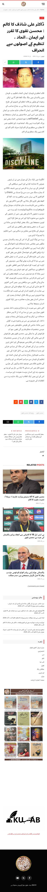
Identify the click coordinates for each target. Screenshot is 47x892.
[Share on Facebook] (38, 62)
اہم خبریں (41, 673)
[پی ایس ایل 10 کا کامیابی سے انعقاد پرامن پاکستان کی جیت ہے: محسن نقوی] (23, 519)
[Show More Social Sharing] (5, 62)
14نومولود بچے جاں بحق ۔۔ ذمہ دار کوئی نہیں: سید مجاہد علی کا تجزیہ (23, 610)
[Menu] (43, 4)
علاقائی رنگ (40, 669)
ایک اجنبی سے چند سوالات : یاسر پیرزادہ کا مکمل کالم (28, 618)
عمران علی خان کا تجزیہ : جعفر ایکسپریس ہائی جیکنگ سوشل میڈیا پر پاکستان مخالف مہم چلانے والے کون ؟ (13, 438)
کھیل (42, 665)
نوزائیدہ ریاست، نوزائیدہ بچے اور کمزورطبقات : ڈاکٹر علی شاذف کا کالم (23, 622)
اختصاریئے (41, 651)
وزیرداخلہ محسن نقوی (27, 413)
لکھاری (41, 18)
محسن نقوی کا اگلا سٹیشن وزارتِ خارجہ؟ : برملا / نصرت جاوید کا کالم (24, 498)
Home (42, 10)
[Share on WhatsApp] (14, 62)
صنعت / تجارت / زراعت (37, 680)
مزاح (42, 676)
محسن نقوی (39, 413)
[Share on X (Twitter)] (26, 62)
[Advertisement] (23, 784)
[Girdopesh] (23, 4)
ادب (43, 655)
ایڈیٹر (42, 56)
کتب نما (42, 662)
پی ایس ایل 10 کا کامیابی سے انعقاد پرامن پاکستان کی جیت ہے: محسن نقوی (23, 536)
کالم (43, 658)
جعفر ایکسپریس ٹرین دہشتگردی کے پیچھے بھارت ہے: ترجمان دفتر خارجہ (34, 436)
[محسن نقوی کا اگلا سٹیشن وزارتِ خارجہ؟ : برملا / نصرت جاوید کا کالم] (23, 482)
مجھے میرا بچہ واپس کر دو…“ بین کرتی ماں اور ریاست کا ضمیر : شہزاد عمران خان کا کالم (23, 630)
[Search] (3, 4)
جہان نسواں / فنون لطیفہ (37, 647)
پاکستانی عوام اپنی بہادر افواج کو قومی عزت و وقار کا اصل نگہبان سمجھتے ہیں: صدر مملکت (25, 574)
